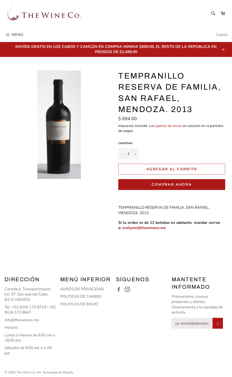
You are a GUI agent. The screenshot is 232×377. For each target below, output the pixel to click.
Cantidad (125, 143)
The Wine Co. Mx (29, 372)
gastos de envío (168, 125)
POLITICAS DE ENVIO (79, 304)
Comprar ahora (172, 184)
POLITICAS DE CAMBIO (80, 296)
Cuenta (221, 34)
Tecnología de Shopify (58, 372)
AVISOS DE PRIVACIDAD (82, 289)
